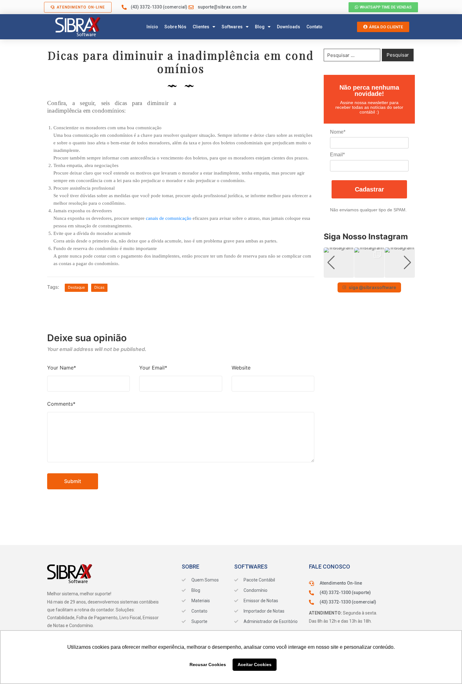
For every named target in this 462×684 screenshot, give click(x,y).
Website (241, 367)
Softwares (232, 26)
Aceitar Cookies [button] (255, 664)
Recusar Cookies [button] (208, 664)
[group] (339, 262)
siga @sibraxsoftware (372, 287)
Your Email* (153, 367)
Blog (260, 26)
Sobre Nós (175, 26)
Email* (337, 154)
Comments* (61, 404)
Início (152, 26)
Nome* (337, 132)
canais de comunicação (168, 218)
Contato (314, 26)
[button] (369, 273)
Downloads (288, 26)
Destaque (76, 287)
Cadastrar (369, 189)
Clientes (201, 26)
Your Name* (61, 367)
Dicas (99, 287)
